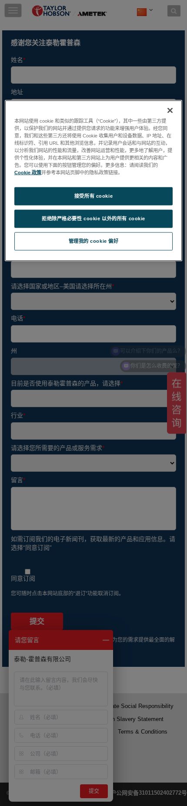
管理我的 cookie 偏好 (94, 241)
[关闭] (170, 110)
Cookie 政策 (27, 172)
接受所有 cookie (93, 196)
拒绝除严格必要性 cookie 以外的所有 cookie (93, 218)
